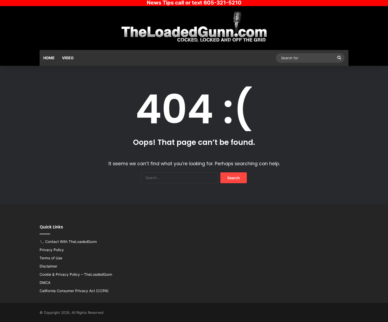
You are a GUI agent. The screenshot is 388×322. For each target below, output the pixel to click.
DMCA (45, 282)
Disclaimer (48, 266)
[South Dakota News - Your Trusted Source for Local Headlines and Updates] (194, 27)
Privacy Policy (52, 250)
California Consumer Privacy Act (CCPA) (74, 291)
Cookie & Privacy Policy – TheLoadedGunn (76, 274)
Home (49, 58)
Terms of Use (51, 258)
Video (68, 58)
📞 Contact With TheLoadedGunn (68, 242)
